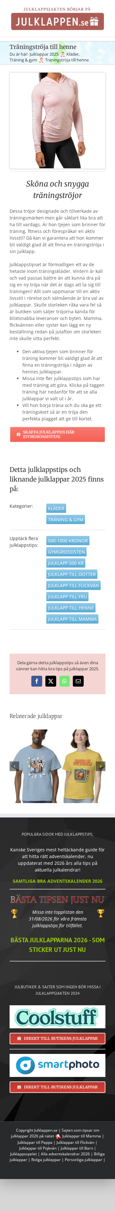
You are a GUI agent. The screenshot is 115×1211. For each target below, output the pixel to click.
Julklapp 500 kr (66, 563)
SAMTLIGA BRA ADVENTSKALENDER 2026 (58, 881)
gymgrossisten (66, 552)
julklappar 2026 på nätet (32, 1136)
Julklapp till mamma (72, 619)
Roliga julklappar (46, 1159)
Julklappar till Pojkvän (38, 1148)
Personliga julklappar (83, 1159)
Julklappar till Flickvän (75, 1142)
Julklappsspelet (23, 1154)
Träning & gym (65, 519)
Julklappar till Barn (77, 1148)
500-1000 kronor (68, 541)
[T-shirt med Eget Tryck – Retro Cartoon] (57, 766)
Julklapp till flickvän (73, 585)
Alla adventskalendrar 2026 (65, 1154)
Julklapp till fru (67, 597)
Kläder (56, 508)
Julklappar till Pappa (35, 1142)
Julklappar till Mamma (81, 1136)
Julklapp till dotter (72, 574)
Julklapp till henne (71, 608)
